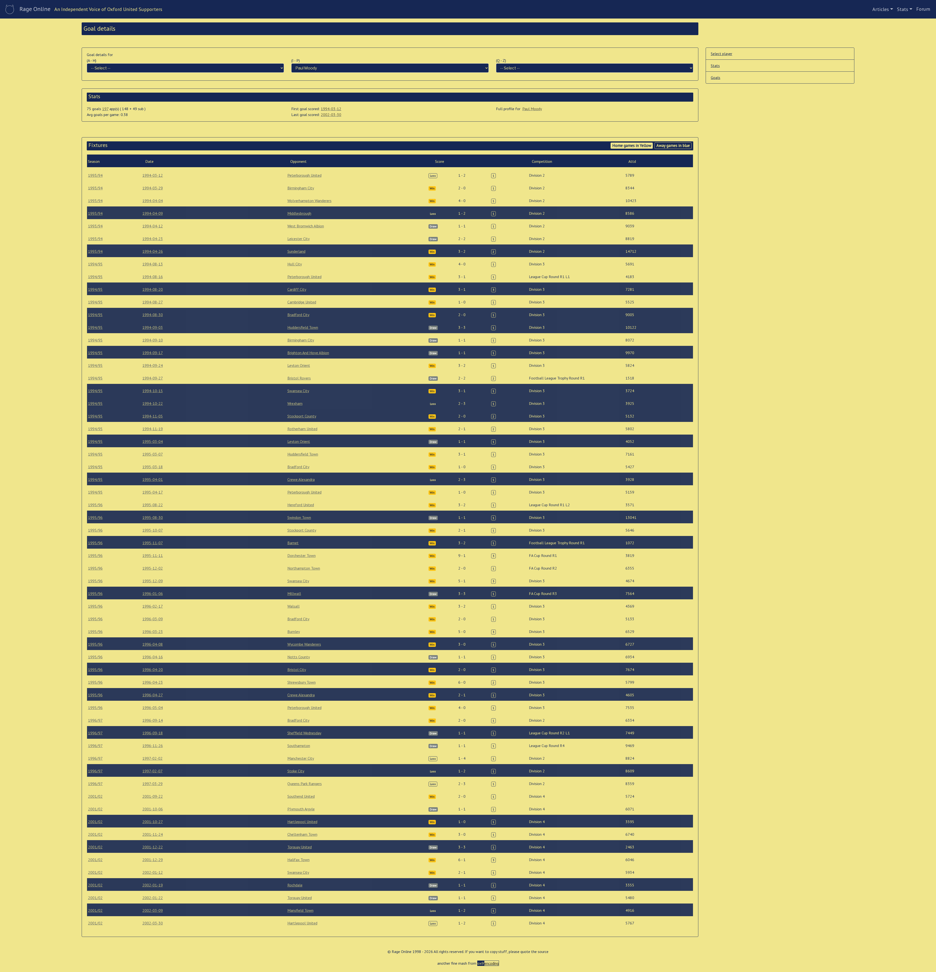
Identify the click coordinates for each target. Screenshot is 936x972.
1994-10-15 (152, 390)
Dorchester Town (301, 555)
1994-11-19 (152, 428)
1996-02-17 (152, 606)
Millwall (294, 593)
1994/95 (95, 264)
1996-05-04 (152, 707)
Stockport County (301, 416)
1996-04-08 (152, 644)
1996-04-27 (152, 694)
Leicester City (298, 238)
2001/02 (95, 796)
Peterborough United (304, 175)
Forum (923, 9)
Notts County (298, 656)
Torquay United (299, 847)
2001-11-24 (152, 834)
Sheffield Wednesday (304, 732)
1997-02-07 (152, 770)
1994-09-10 (152, 340)
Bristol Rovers (299, 378)
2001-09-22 (152, 796)
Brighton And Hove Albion (308, 352)
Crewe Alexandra (301, 479)
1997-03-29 (152, 783)
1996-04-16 (152, 656)
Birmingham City (300, 187)
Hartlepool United (302, 821)
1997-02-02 (152, 758)
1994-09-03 (152, 327)
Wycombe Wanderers (304, 644)
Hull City (294, 264)
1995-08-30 (152, 517)
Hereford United (300, 504)
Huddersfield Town (302, 327)
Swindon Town (299, 517)
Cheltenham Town (302, 834)
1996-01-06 (152, 593)
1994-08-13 (152, 264)
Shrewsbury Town (301, 682)
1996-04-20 (152, 669)
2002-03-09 (152, 910)
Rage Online (35, 9)
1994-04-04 (152, 200)
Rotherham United (302, 428)
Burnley (293, 631)
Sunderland (296, 251)
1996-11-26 (152, 745)
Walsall (293, 606)
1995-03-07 (152, 454)
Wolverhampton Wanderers (309, 200)
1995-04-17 (152, 492)
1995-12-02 (152, 568)
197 (105, 108)
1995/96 (95, 504)
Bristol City (296, 669)
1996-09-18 (152, 732)
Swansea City (298, 390)
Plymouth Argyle (301, 809)
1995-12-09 (152, 580)
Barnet (293, 542)
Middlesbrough (299, 213)
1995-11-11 (152, 555)
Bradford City (298, 314)
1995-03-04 (152, 441)
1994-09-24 (152, 365)
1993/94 (95, 175)
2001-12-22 (152, 847)
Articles (880, 9)
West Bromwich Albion (305, 226)
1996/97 (95, 720)
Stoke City (295, 770)
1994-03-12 (331, 108)
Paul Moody (532, 108)
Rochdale (294, 885)
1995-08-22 (152, 504)
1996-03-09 (152, 618)
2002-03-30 (331, 114)
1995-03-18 (152, 466)
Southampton (298, 745)
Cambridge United (301, 302)
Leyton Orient (298, 365)
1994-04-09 (152, 213)
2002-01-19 (152, 885)
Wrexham (294, 403)
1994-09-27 (152, 378)
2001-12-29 (152, 859)
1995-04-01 (152, 479)
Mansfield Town (300, 910)
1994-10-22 (152, 403)
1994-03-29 (152, 187)
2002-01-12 (152, 872)
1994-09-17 (152, 352)
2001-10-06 (152, 809)
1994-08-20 (152, 289)
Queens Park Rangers (304, 783)
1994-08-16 (152, 276)
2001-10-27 (152, 821)
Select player (721, 53)
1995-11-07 (152, 542)
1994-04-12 (152, 226)
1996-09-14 (152, 720)
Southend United (301, 796)
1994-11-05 (152, 416)
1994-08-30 (152, 314)
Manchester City (300, 758)
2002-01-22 (152, 897)
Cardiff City (296, 289)
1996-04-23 (152, 682)
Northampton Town (303, 568)
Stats (902, 9)
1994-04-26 (152, 251)
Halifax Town (298, 859)
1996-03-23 (152, 631)
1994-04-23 (152, 238)
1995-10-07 (152, 530)
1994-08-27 (152, 302)
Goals (715, 77)
